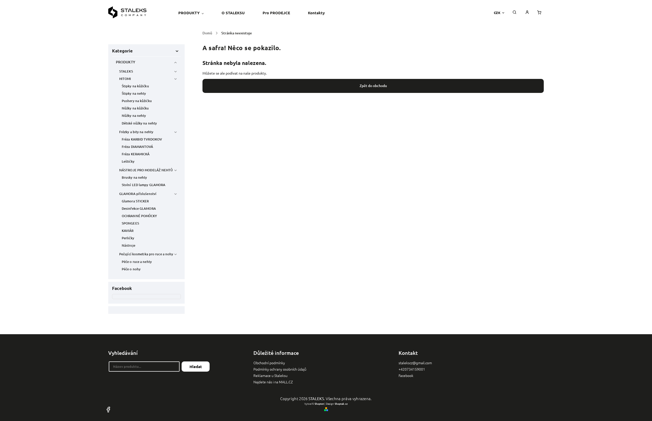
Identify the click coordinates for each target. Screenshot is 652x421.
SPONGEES (130, 223)
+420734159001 (412, 369)
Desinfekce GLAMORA (139, 208)
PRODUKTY (125, 62)
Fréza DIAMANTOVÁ (137, 146)
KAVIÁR (128, 230)
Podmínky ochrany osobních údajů (279, 369)
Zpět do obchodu (373, 85)
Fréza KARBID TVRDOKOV (142, 139)
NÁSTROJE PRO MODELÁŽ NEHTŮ (146, 170)
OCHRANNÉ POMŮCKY (139, 216)
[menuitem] (195, 12)
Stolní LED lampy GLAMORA (143, 185)
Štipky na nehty (134, 93)
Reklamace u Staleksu (270, 375)
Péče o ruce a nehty (137, 261)
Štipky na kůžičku (135, 86)
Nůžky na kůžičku (135, 108)
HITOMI (125, 78)
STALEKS (126, 71)
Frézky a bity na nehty (136, 132)
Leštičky (128, 161)
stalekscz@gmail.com (415, 362)
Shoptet (319, 403)
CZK (497, 12)
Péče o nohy (131, 269)
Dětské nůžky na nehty (139, 123)
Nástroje (128, 245)
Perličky (128, 238)
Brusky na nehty (134, 177)
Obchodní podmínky (269, 362)
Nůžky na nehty (134, 115)
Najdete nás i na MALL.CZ (273, 381)
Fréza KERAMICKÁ (136, 154)
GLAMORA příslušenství (137, 193)
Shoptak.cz (341, 403)
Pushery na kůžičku (137, 101)
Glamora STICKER (135, 201)
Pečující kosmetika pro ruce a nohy (146, 254)
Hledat (195, 366)
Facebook (406, 375)
